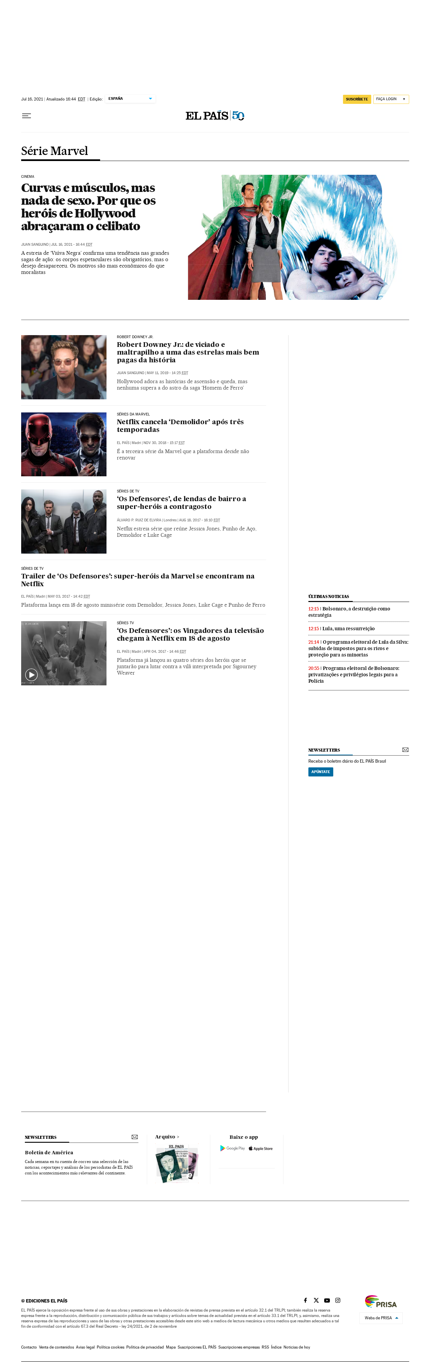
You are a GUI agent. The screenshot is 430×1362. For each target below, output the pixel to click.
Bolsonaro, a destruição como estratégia (349, 612)
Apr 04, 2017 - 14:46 (164, 651)
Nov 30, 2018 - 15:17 (164, 443)
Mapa (171, 1347)
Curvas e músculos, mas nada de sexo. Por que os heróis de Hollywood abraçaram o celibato (88, 206)
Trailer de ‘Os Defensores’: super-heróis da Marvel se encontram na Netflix (138, 580)
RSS (265, 1347)
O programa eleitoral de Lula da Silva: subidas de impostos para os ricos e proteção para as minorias (358, 648)
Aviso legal (85, 1347)
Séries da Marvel (133, 414)
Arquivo (165, 1137)
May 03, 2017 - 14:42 (69, 596)
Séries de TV (128, 491)
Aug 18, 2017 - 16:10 (199, 520)
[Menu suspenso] (26, 116)
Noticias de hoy (297, 1347)
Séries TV (125, 623)
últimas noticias (328, 596)
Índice (276, 1347)
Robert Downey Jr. (135, 337)
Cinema (28, 177)
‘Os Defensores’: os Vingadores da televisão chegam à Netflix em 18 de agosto (190, 635)
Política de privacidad (145, 1347)
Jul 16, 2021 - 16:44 (71, 244)
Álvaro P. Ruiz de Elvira (139, 520)
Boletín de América (49, 1153)
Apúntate (320, 771)
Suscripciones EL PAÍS (197, 1347)
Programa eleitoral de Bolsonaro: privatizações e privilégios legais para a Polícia (354, 674)
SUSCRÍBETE (357, 99)
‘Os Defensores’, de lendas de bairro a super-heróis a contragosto (181, 503)
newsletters (324, 750)
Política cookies (110, 1347)
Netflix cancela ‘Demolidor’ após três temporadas (180, 426)
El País (123, 443)
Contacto (29, 1347)
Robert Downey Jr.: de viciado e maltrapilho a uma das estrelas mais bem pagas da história (188, 353)
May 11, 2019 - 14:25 (167, 373)
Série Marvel (54, 151)
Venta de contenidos (56, 1347)
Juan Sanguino (35, 244)
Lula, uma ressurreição (348, 629)
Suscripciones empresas (239, 1347)
